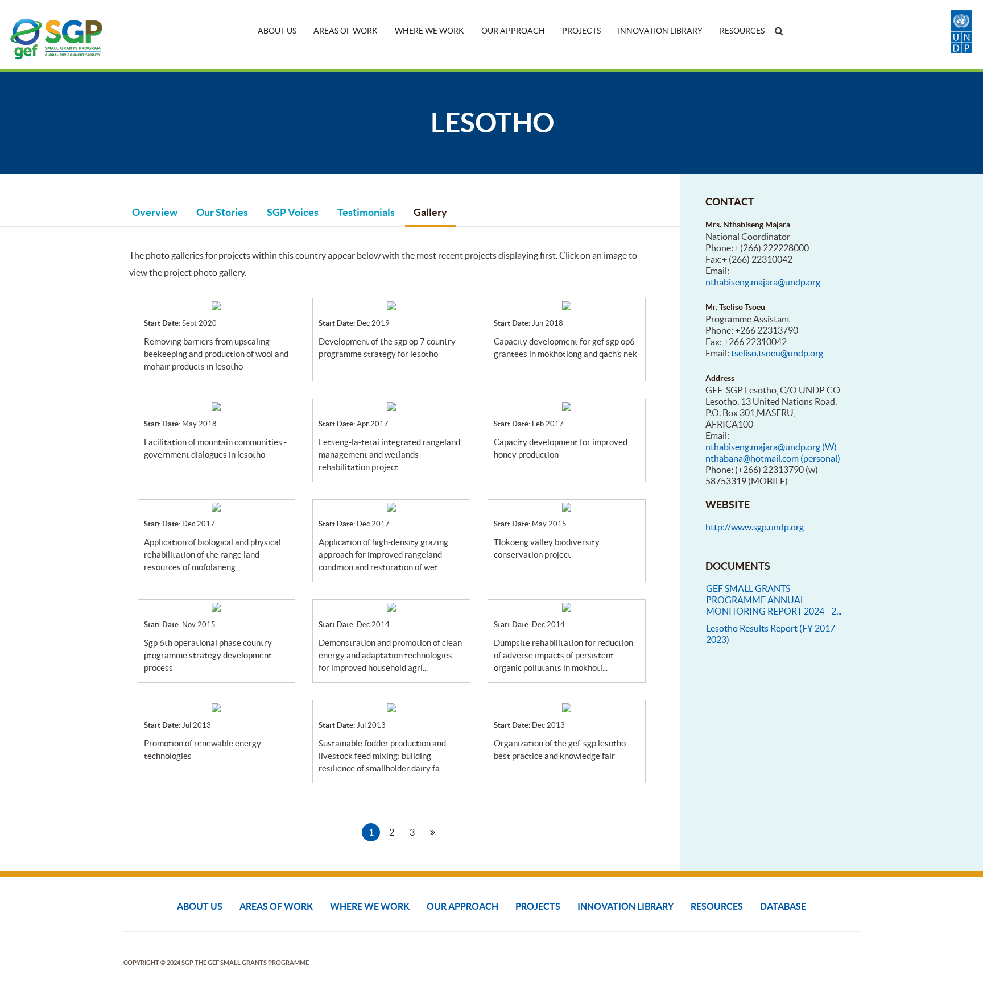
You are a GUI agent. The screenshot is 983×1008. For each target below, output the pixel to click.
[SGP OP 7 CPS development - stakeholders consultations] (391, 305)
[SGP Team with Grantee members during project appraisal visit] (216, 506)
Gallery (430, 212)
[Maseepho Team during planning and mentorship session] (566, 305)
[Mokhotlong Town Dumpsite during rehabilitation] (566, 606)
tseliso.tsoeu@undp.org (777, 353)
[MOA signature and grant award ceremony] (216, 305)
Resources (742, 30)
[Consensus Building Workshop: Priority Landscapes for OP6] (216, 606)
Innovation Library (660, 30)
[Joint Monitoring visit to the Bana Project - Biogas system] (391, 606)
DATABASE (783, 906)
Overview (154, 212)
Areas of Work (345, 30)
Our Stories (222, 212)
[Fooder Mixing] (391, 707)
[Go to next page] (432, 832)
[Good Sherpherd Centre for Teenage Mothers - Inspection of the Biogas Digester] (216, 707)
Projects (581, 30)
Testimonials (366, 212)
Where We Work (429, 30)
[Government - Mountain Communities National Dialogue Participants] (216, 405)
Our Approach (513, 30)
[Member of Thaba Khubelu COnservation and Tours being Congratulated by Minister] (566, 506)
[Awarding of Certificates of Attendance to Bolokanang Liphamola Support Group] (391, 506)
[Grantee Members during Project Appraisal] (566, 405)
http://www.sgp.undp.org (754, 527)
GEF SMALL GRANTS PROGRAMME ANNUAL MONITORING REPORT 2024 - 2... (773, 599)
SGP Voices (293, 212)
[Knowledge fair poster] (566, 707)
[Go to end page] (453, 832)
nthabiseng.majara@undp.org (762, 282)
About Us (277, 30)
